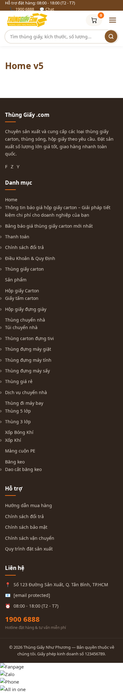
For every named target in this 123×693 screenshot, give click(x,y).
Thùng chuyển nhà (25, 320)
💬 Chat (46, 9)
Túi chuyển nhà (21, 327)
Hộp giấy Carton (22, 291)
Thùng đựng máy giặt (28, 349)
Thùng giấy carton (24, 269)
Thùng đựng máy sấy (27, 371)
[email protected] (32, 595)
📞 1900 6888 (21, 9)
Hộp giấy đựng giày (25, 309)
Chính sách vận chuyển (29, 538)
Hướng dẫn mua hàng (28, 505)
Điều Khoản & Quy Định (30, 258)
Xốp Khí (13, 440)
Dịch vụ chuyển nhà (26, 392)
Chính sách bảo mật (26, 527)
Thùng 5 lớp (18, 411)
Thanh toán (17, 237)
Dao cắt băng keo (23, 469)
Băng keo (15, 462)
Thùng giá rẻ (18, 381)
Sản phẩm (15, 280)
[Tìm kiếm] (111, 36)
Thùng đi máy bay (24, 403)
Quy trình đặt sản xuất (29, 549)
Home (11, 200)
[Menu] (113, 20)
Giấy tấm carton (21, 298)
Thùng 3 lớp (18, 422)
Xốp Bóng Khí (19, 432)
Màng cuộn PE (20, 451)
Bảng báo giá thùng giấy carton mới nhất (49, 226)
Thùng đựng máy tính (28, 360)
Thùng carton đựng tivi (29, 338)
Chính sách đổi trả (24, 247)
